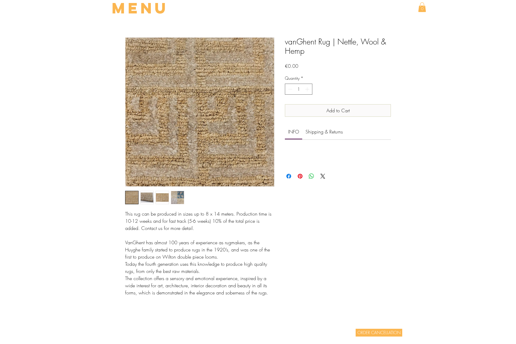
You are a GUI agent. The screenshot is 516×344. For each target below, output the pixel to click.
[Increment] (307, 89)
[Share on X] (322, 176)
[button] (422, 7)
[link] (293, 131)
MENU (140, 8)
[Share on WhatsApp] (311, 176)
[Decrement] (289, 89)
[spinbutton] (298, 89)
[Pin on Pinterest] (300, 176)
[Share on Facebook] (288, 176)
